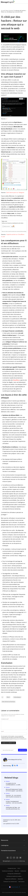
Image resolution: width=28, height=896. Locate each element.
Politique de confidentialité (13, 873)
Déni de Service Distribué (8, 701)
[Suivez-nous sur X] (11, 858)
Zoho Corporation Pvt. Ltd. (8, 892)
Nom (2, 731)
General (5, 821)
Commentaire (4, 719)
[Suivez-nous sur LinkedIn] (8, 858)
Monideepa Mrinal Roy (15, 759)
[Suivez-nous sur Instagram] (17, 858)
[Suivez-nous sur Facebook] (14, 858)
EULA (19, 868)
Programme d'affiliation (10, 878)
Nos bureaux (21, 881)
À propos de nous (12, 868)
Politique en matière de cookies (14, 876)
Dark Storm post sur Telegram (15, 192)
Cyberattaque (17, 697)
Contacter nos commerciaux (10, 881)
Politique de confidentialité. (20, 738)
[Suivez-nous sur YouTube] (20, 858)
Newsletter (20, 878)
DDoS (8, 697)
